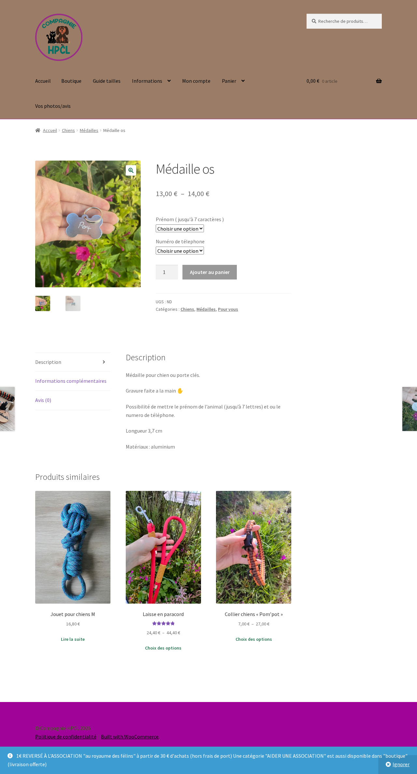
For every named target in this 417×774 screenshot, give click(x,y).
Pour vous (228, 309)
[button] (131, 170)
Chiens (68, 130)
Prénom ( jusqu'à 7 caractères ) (190, 219)
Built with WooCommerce (130, 736)
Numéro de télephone (180, 241)
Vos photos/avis (53, 106)
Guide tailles (107, 81)
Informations (147, 81)
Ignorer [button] (401, 764)
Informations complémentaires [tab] (71, 381)
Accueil (43, 81)
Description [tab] (48, 362)
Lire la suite (73, 639)
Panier (229, 81)
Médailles (89, 130)
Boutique (71, 81)
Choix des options (163, 648)
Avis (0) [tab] (43, 400)
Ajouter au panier (210, 272)
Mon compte (196, 81)
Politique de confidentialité (65, 736)
